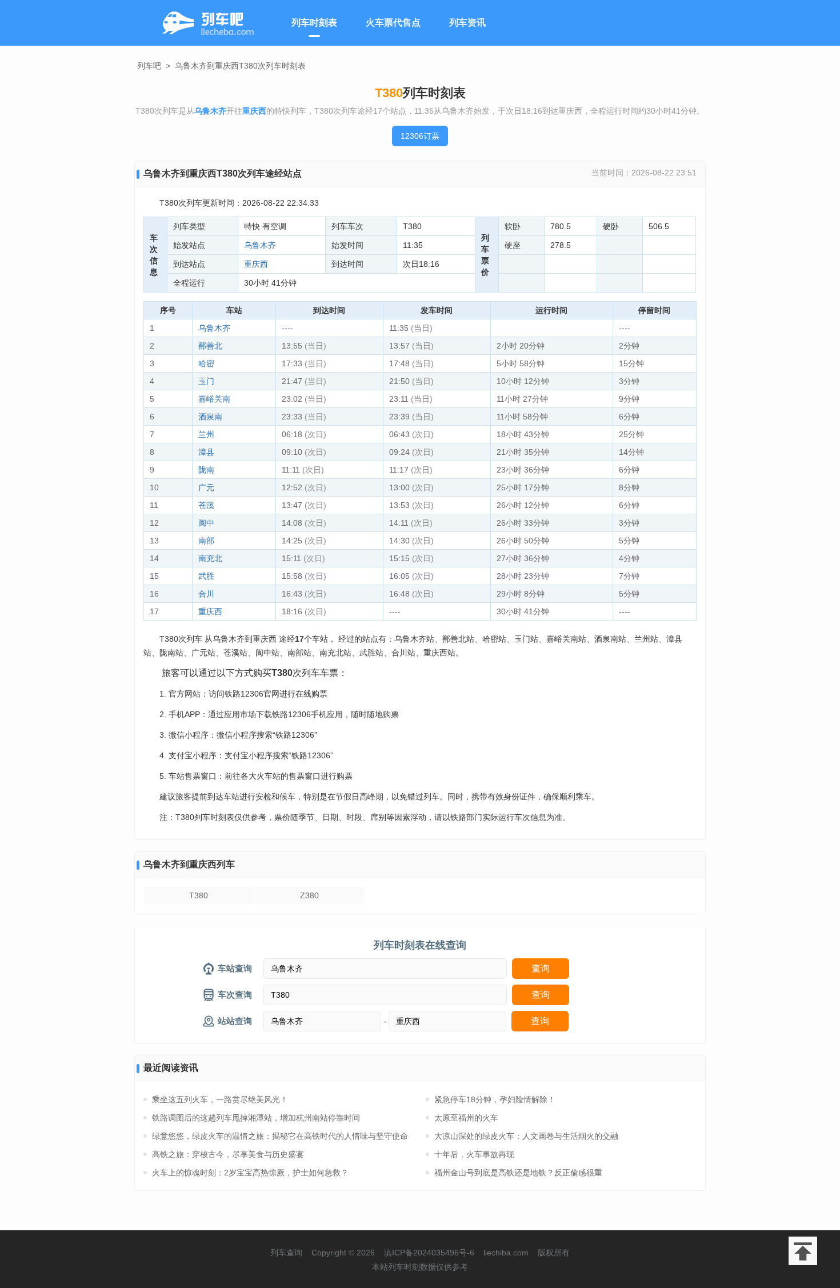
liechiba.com (506, 1252)
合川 (206, 593)
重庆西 (256, 264)
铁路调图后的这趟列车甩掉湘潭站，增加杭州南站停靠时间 (256, 1117)
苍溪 (206, 505)
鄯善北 (210, 345)
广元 (206, 487)
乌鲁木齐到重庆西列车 (189, 864)
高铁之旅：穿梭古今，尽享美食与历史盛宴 (228, 1154)
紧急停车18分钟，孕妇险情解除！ (494, 1099)
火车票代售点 (393, 22)
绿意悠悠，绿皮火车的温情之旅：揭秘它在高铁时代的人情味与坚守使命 (280, 1136)
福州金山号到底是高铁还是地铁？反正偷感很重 (518, 1172)
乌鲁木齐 (260, 245)
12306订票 (420, 136)
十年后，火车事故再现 (474, 1154)
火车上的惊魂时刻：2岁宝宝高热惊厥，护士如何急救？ (250, 1172)
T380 (198, 895)
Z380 (309, 895)
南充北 (210, 558)
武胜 (206, 576)
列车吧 (149, 65)
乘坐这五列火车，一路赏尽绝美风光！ (220, 1099)
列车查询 (286, 1252)
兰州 (206, 434)
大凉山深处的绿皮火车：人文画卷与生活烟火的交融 (526, 1136)
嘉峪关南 (214, 398)
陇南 (206, 469)
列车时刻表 (314, 22)
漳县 (206, 452)
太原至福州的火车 (466, 1117)
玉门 (206, 381)
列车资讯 (467, 22)
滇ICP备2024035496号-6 (429, 1252)
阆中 (206, 522)
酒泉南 (210, 416)
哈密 (206, 363)
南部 (206, 540)
